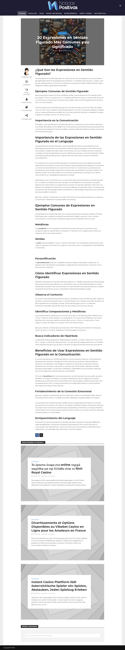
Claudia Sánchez (26, 77)
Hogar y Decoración (54, 13)
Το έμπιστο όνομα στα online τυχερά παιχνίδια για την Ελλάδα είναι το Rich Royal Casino (56, 468)
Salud (41, 13)
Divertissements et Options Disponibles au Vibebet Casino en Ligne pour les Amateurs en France (58, 526)
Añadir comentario (26, 93)
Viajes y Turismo (86, 13)
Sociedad (22, 13)
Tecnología (32, 13)
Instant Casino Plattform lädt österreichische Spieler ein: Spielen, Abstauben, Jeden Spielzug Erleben (59, 586)
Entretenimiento (70, 13)
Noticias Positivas (21, 648)
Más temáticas (99, 13)
